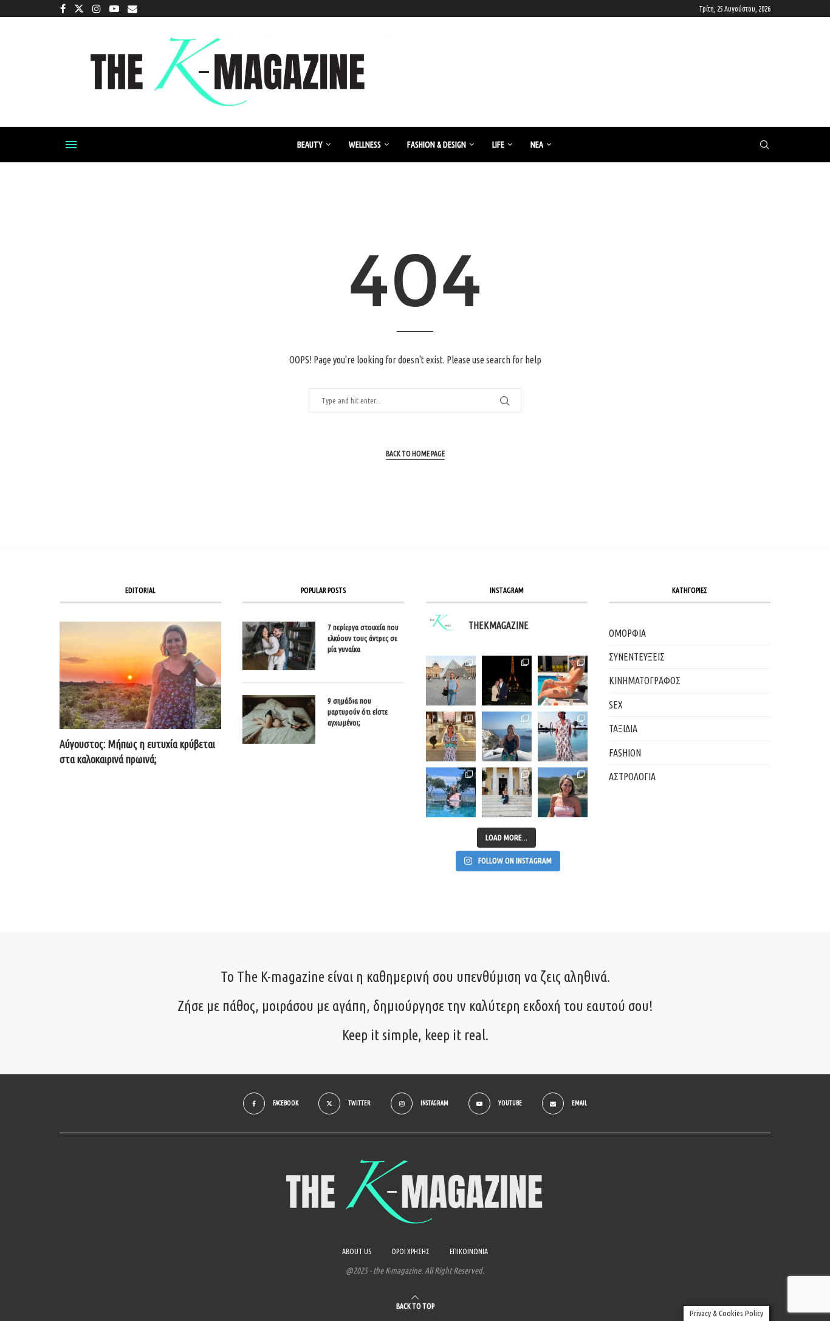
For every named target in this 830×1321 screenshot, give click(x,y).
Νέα (536, 144)
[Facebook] (63, 8)
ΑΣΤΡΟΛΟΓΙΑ (632, 776)
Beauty (310, 144)
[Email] (132, 8)
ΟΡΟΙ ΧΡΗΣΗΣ (410, 1251)
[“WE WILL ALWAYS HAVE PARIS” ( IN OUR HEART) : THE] (451, 680)
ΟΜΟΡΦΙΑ (627, 633)
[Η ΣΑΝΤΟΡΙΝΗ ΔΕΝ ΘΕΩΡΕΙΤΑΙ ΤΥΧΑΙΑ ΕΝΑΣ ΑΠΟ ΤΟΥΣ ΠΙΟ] (507, 736)
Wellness (365, 144)
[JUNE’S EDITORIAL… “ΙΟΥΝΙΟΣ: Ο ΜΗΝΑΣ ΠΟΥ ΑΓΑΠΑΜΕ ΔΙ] (563, 792)
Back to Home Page (415, 454)
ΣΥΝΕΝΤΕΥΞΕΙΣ (637, 656)
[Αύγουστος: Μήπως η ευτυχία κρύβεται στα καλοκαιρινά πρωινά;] (140, 675)
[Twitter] (79, 8)
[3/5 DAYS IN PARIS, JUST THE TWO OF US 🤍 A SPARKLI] (507, 680)
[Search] (764, 145)
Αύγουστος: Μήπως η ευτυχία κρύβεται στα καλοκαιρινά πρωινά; (137, 751)
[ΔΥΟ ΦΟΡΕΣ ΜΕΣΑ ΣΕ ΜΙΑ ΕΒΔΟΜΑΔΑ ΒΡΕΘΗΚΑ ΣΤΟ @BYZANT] (451, 736)
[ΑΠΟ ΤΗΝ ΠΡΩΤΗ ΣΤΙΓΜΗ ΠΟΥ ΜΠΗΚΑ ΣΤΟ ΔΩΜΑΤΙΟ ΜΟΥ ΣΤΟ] (563, 736)
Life (498, 144)
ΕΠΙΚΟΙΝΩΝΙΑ (469, 1251)
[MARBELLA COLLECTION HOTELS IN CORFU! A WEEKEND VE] (451, 792)
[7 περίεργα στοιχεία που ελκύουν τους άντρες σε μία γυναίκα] (278, 646)
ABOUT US (356, 1251)
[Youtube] (114, 8)
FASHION (625, 752)
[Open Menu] (71, 144)
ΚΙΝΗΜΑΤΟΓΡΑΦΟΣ (645, 680)
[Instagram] (96, 8)
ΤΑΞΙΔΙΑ (623, 728)
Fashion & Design (436, 144)
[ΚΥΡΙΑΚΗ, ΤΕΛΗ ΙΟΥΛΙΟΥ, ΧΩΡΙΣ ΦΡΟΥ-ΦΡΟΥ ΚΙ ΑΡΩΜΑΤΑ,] (563, 680)
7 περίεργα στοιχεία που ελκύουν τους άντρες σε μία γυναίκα (363, 638)
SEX (616, 704)
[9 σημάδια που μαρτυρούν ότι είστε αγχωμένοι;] (278, 719)
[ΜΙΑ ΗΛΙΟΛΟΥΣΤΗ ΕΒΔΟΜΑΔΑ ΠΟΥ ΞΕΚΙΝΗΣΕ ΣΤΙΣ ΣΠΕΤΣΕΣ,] (507, 792)
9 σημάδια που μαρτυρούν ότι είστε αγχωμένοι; (358, 711)
